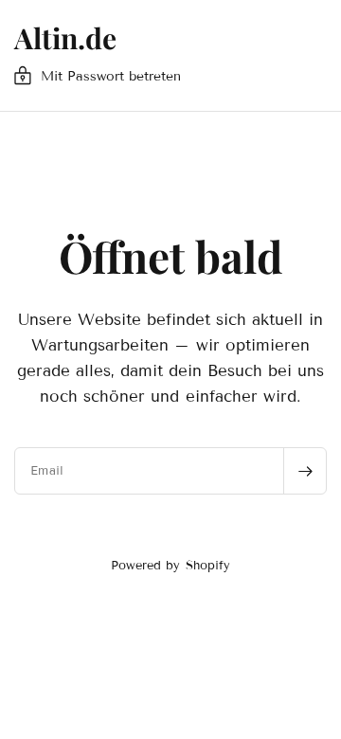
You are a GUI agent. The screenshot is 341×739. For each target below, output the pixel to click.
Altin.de (65, 38)
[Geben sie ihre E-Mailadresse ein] (305, 471)
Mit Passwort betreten (111, 76)
